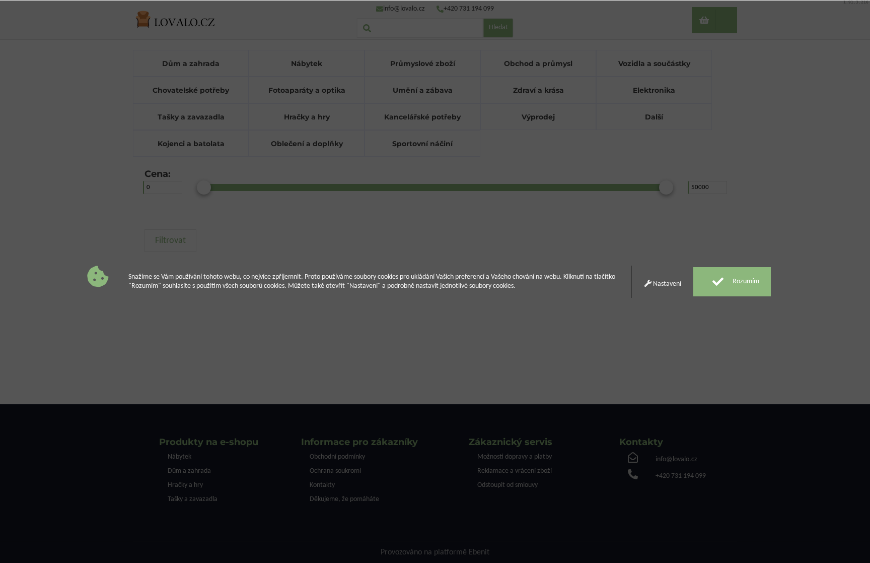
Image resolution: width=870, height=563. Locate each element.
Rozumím (745, 281)
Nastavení (666, 284)
